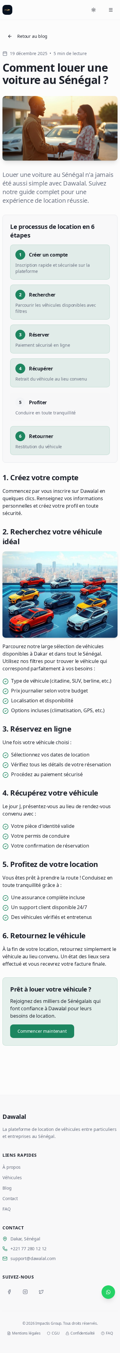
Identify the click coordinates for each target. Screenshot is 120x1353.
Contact (10, 1198)
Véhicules (12, 1177)
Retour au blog (32, 36)
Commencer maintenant (42, 1031)
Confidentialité (82, 1333)
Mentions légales (26, 1333)
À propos (11, 1167)
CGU (56, 1333)
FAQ (6, 1209)
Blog (6, 1188)
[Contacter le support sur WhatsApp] (108, 1292)
